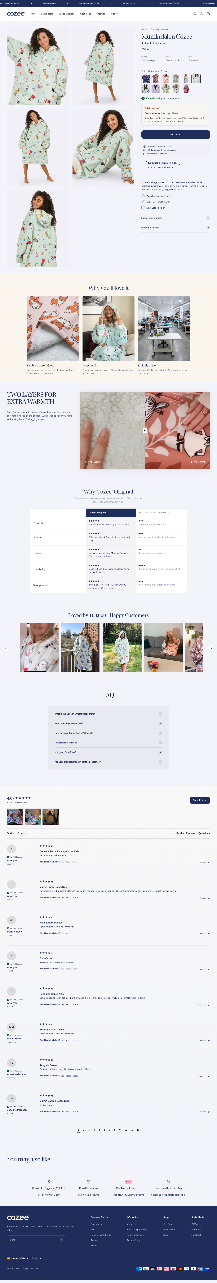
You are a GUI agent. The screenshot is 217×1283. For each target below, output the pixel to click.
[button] (175, 43)
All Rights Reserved (29, 1269)
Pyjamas (101, 13)
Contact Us (96, 1224)
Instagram (196, 1229)
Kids (113, 13)
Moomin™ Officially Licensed (155, 29)
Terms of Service (135, 1235)
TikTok (194, 1224)
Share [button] (75, 862)
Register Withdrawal (101, 1235)
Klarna (94, 1245)
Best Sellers (47, 13)
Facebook (196, 1235)
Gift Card (168, 1224)
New (33, 13)
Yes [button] (62, 862)
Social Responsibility (137, 1229)
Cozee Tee (85, 13)
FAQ (93, 1229)
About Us (131, 1224)
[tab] (185, 834)
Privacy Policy (133, 1240)
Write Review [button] (200, 800)
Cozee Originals (66, 13)
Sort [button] (9, 833)
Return (94, 1240)
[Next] (211, 648)
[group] (22, 798)
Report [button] (68, 862)
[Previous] (5, 648)
